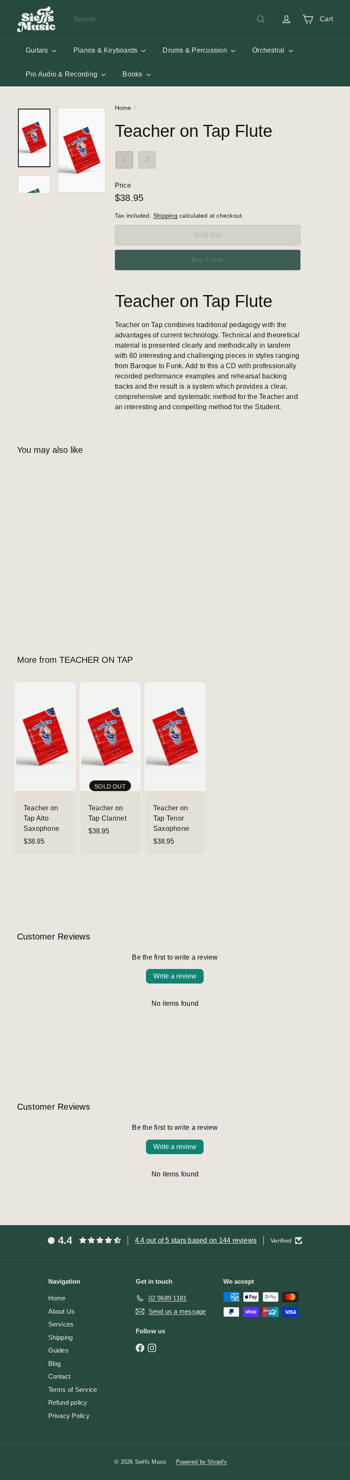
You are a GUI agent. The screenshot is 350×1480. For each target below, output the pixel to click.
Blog (54, 1363)
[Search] (261, 19)
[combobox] (169, 19)
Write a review (174, 976)
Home (123, 107)
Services (61, 1324)
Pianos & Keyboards (106, 50)
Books (133, 74)
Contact (59, 1376)
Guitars (38, 50)
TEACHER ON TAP (96, 660)
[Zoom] (81, 150)
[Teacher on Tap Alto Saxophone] (45, 768)
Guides (58, 1350)
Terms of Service (72, 1389)
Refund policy (68, 1402)
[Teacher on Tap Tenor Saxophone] (175, 768)
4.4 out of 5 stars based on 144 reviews (196, 1240)
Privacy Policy (69, 1415)
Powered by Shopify (201, 1462)
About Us (61, 1311)
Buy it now (207, 259)
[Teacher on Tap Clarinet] (110, 763)
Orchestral (269, 50)
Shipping (165, 216)
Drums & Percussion (196, 50)
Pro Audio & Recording (62, 74)
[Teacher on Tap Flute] (40, 548)
